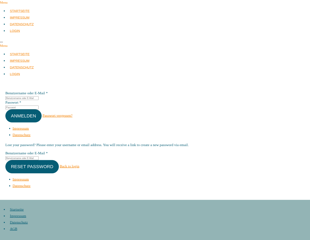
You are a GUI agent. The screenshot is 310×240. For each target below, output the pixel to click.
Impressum (21, 128)
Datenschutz (21, 135)
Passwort (11, 102)
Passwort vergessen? (57, 115)
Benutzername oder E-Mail (25, 93)
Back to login (69, 166)
